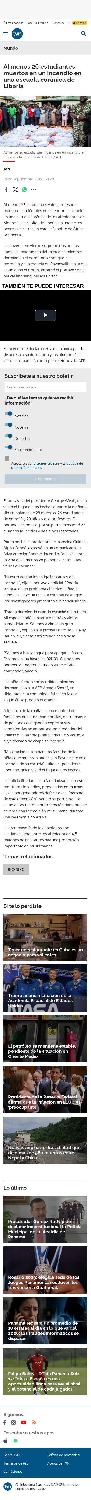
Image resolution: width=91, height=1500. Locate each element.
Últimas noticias (13, 23)
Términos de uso (16, 1463)
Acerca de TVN (58, 1463)
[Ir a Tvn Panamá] (44, 33)
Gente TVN (12, 1455)
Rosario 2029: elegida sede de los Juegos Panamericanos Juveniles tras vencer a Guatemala (43, 1282)
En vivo (81, 22)
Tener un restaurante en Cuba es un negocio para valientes (45, 952)
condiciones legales (43, 463)
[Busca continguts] (83, 34)
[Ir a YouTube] (24, 1422)
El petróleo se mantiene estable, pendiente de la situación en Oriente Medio (42, 1051)
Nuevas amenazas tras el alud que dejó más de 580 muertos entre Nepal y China (44, 1152)
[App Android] (16, 1441)
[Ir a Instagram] (14, 1422)
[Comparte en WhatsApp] (24, 189)
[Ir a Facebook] (6, 1422)
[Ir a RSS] (35, 1422)
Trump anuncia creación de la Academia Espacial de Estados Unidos (40, 1000)
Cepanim (58, 23)
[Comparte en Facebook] (6, 189)
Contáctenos (13, 1471)
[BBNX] (8, 1486)
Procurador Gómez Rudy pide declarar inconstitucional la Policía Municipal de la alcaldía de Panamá (45, 1229)
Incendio (16, 869)
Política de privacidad (63, 1455)
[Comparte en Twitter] (15, 189)
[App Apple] (6, 1441)
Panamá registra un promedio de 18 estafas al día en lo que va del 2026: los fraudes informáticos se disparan (43, 1330)
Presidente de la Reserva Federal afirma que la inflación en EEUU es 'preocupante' (44, 1102)
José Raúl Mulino (38, 23)
